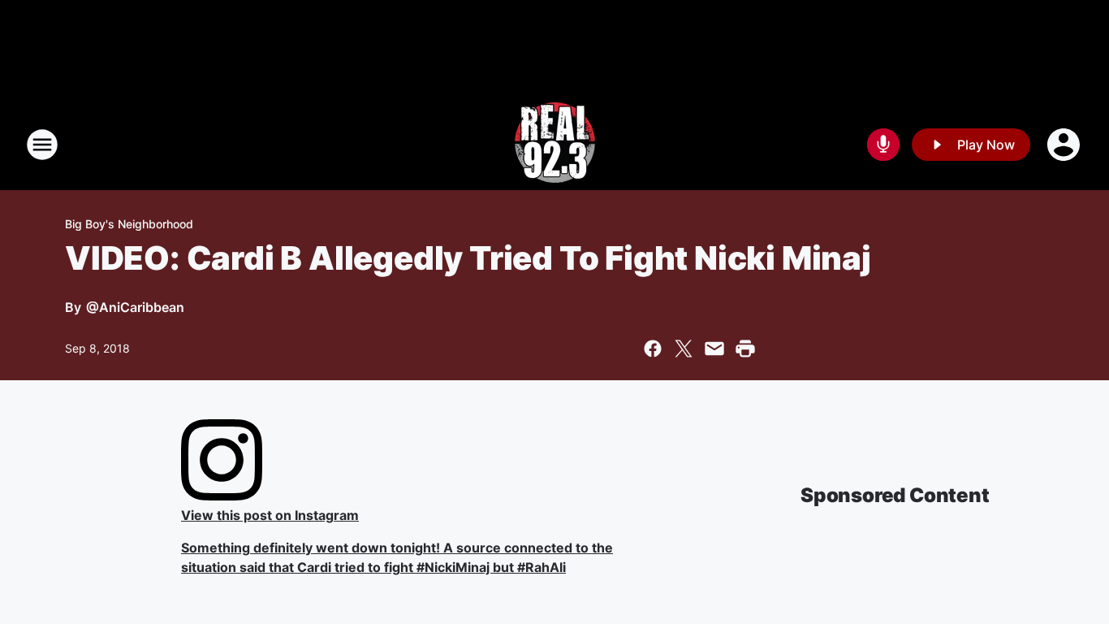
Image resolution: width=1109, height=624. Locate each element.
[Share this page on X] (683, 348)
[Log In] (1065, 144)
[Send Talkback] (883, 144)
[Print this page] (745, 348)
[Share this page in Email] (714, 348)
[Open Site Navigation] (42, 144)
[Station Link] (555, 144)
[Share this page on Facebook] (652, 348)
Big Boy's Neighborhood (129, 224)
